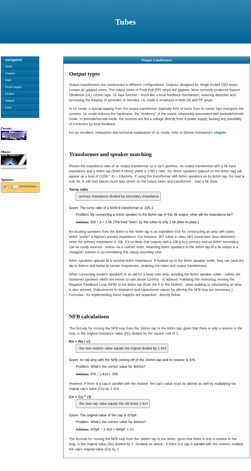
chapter (220, 132)
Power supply (13, 87)
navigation (13, 60)
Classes (10, 73)
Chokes (10, 93)
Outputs (10, 100)
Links (8, 107)
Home (8, 66)
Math (8, 80)
